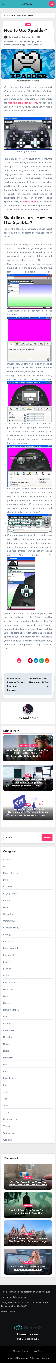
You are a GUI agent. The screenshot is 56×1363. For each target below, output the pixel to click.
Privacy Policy (36, 1351)
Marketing (8, 1037)
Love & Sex (8, 1030)
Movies (6, 1044)
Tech (28, 25)
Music (6, 1051)
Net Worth (8, 1058)
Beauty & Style (10, 873)
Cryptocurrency (11, 928)
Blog (5, 880)
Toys (5, 1105)
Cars (5, 907)
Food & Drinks (10, 982)
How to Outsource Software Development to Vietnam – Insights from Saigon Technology (28, 812)
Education (8, 941)
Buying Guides (10, 893)
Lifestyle (7, 1023)
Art (5, 866)
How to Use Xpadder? (25, 31)
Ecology (7, 934)
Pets (5, 1071)
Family (6, 962)
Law (5, 1016)
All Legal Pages (20, 1351)
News (6, 1064)
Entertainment (10, 948)
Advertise (34, 1358)
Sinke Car (16, 37)
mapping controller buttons (22, 102)
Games (6, 996)
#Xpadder (38, 45)
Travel (6, 1112)
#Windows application (22, 45)
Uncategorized (10, 1119)
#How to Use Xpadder (16, 42)
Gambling (8, 989)
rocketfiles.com (30, 201)
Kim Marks (15, 786)
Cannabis (8, 900)
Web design (9, 1133)
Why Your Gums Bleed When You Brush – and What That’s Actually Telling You (28, 1185)
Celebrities (8, 914)
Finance (7, 975)
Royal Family (9, 1078)
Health (6, 1003)
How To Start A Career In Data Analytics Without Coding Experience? (28, 1270)
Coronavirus (9, 921)
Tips (5, 1099)
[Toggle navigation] (3, 3)
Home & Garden (11, 1010)
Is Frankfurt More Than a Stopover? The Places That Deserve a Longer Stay (28, 1241)
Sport (6, 1085)
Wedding (7, 1140)
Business (24, 745)
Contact (46, 1358)
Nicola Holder (17, 756)
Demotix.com (28, 1334)
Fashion (7, 969)
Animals (7, 859)
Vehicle (6, 1126)
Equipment (8, 955)
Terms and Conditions (17, 1358)
